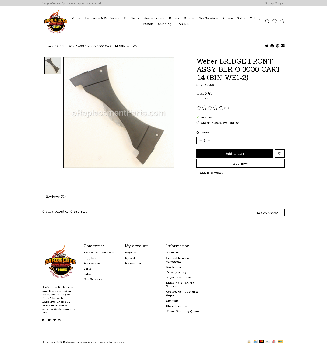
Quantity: (202, 132)
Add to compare (211, 172)
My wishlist (133, 263)
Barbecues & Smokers (99, 252)
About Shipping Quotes (183, 311)
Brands (148, 24)
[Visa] (267, 342)
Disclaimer (173, 267)
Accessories (92, 263)
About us (172, 252)
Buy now (240, 163)
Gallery (255, 18)
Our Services (208, 18)
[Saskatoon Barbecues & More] (55, 21)
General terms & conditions (177, 259)
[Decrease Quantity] (200, 140)
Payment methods (179, 277)
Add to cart (235, 153)
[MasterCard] (261, 342)
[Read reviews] (210, 107)
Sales (241, 18)
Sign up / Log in (274, 3)
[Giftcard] (274, 342)
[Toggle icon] (267, 21)
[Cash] (249, 342)
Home (75, 18)
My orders (132, 258)
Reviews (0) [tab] (56, 196)
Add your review (267, 212)
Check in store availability (220, 122)
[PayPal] (280, 342)
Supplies (90, 258)
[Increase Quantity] (209, 140)
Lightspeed (119, 341)
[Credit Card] (255, 342)
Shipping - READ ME (173, 24)
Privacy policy (176, 272)
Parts (87, 268)
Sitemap (172, 300)
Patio (87, 274)
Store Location (176, 306)
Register (131, 252)
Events (228, 18)
